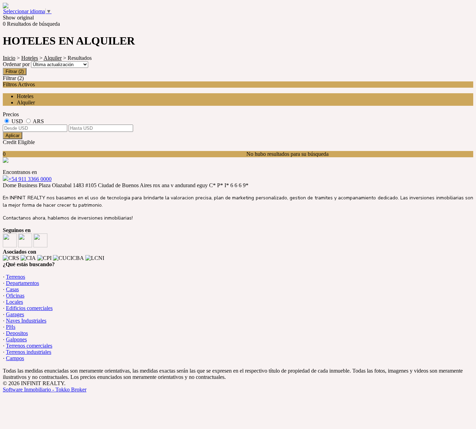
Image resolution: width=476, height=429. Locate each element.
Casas (12, 289)
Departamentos (22, 283)
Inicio (9, 58)
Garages (15, 314)
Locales (14, 302)
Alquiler (53, 58)
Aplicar (13, 135)
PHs (10, 327)
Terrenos (15, 277)
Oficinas (15, 296)
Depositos (17, 333)
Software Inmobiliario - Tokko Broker (44, 389)
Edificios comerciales (29, 308)
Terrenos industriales (28, 352)
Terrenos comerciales (29, 346)
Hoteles (29, 58)
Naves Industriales (26, 321)
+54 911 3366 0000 (30, 179)
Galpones (16, 339)
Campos (15, 358)
